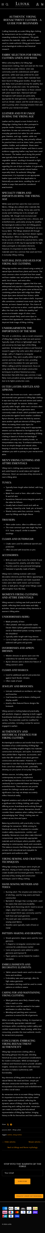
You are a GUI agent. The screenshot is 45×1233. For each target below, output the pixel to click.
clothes (9, 1135)
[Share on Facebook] (11, 1125)
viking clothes (17, 1135)
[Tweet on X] (8, 1125)
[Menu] (3, 4)
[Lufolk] (22, 4)
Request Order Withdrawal (29, 1196)
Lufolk (9, 1224)
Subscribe (22, 1181)
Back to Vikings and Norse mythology (23, 1147)
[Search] (8, 4)
